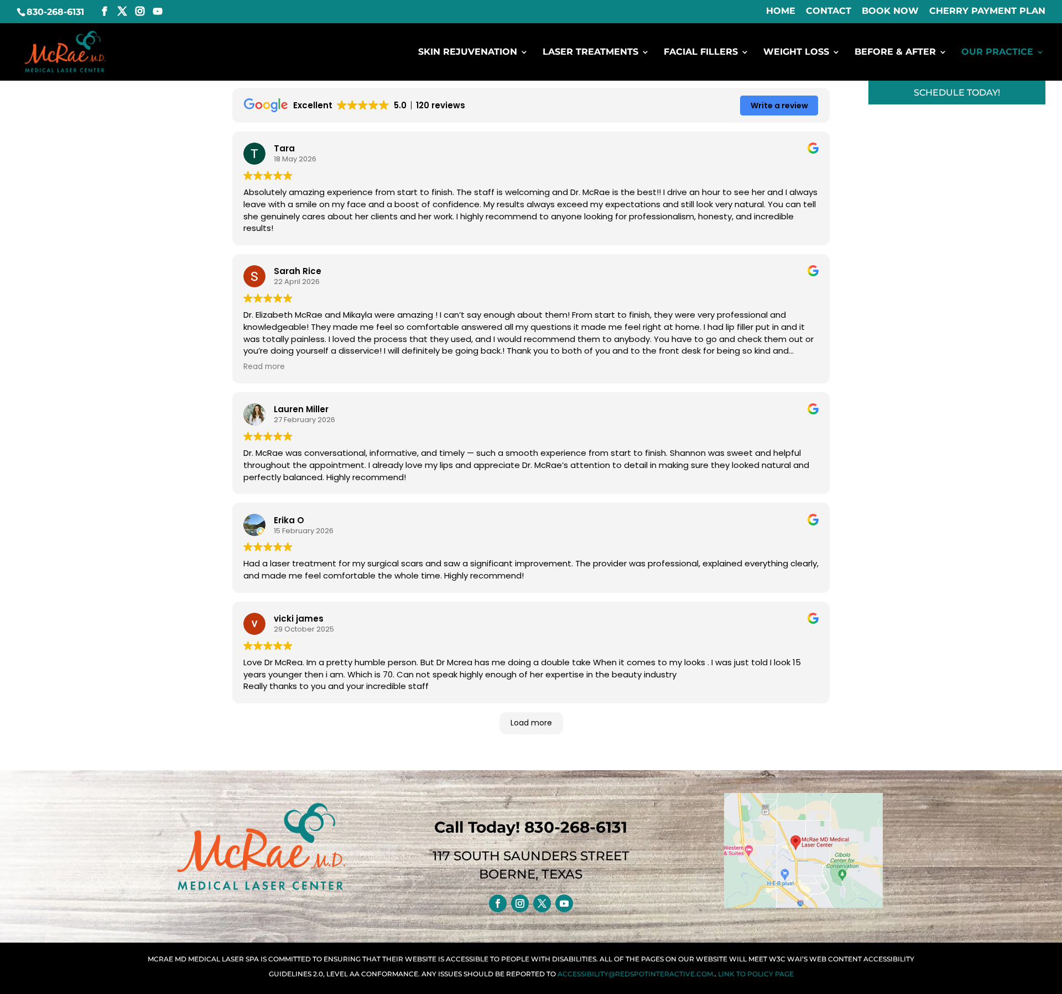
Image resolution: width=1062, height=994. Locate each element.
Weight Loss (796, 52)
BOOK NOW (890, 11)
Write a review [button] (779, 105)
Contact (828, 11)
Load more (531, 722)
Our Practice (997, 52)
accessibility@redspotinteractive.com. (636, 974)
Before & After (895, 52)
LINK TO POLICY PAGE (756, 974)
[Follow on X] (542, 903)
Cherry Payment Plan (987, 11)
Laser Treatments (590, 52)
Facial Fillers (701, 52)
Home (780, 11)
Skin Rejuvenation (467, 52)
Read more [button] (264, 367)
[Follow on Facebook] (498, 903)
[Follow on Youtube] (564, 903)
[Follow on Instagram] (520, 903)
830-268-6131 (55, 12)
